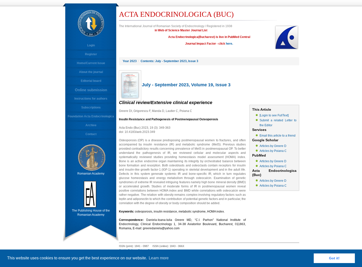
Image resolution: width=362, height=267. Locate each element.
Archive (91, 125)
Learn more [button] (159, 258)
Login (91, 45)
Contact (91, 134)
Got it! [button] (334, 258)
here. (229, 43)
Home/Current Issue (91, 63)
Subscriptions (91, 107)
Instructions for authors (90, 98)
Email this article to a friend (278, 135)
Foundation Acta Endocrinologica (91, 116)
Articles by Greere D (273, 146)
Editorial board (91, 81)
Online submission (91, 90)
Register (91, 54)
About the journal (91, 72)
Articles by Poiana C (273, 151)
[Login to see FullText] (274, 115)
